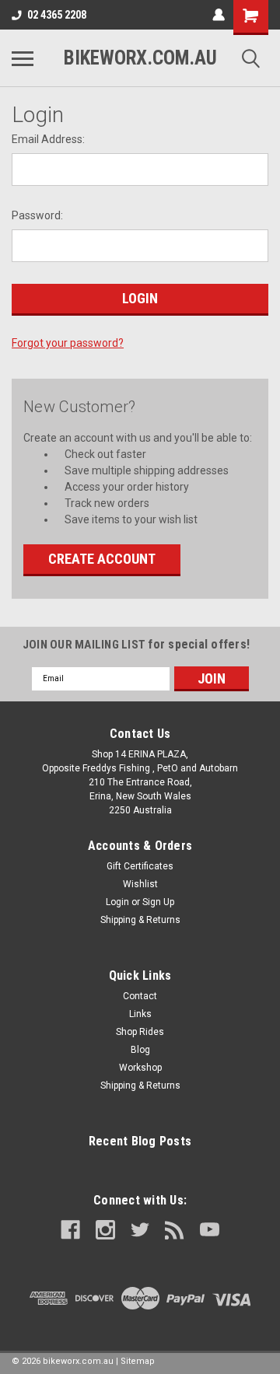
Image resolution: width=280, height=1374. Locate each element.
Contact (140, 996)
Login (117, 902)
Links (140, 1014)
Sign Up (158, 902)
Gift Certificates (140, 866)
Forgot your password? (68, 343)
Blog (140, 1049)
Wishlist (140, 884)
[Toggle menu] (22, 58)
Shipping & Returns (140, 919)
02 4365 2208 (56, 15)
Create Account (102, 559)
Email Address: (48, 139)
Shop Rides (140, 1031)
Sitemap (138, 1361)
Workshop (140, 1067)
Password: (37, 215)
